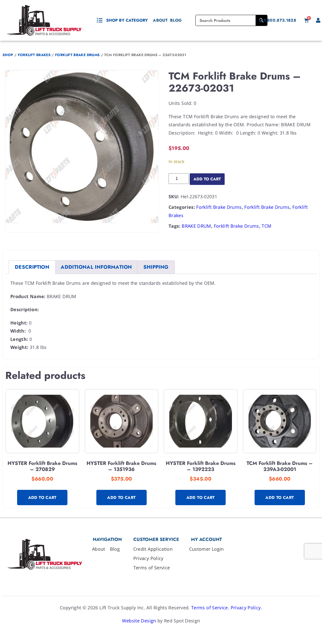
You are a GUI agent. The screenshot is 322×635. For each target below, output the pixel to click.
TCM (266, 226)
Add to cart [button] (42, 497)
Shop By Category (127, 20)
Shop (8, 54)
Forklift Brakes (34, 54)
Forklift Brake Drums (77, 54)
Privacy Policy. (246, 608)
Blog (176, 20)
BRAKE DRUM (196, 226)
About (160, 20)
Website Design (139, 621)
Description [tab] (32, 267)
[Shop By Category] (99, 20)
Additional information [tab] (96, 267)
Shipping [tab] (156, 267)
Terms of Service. (210, 608)
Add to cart (207, 179)
